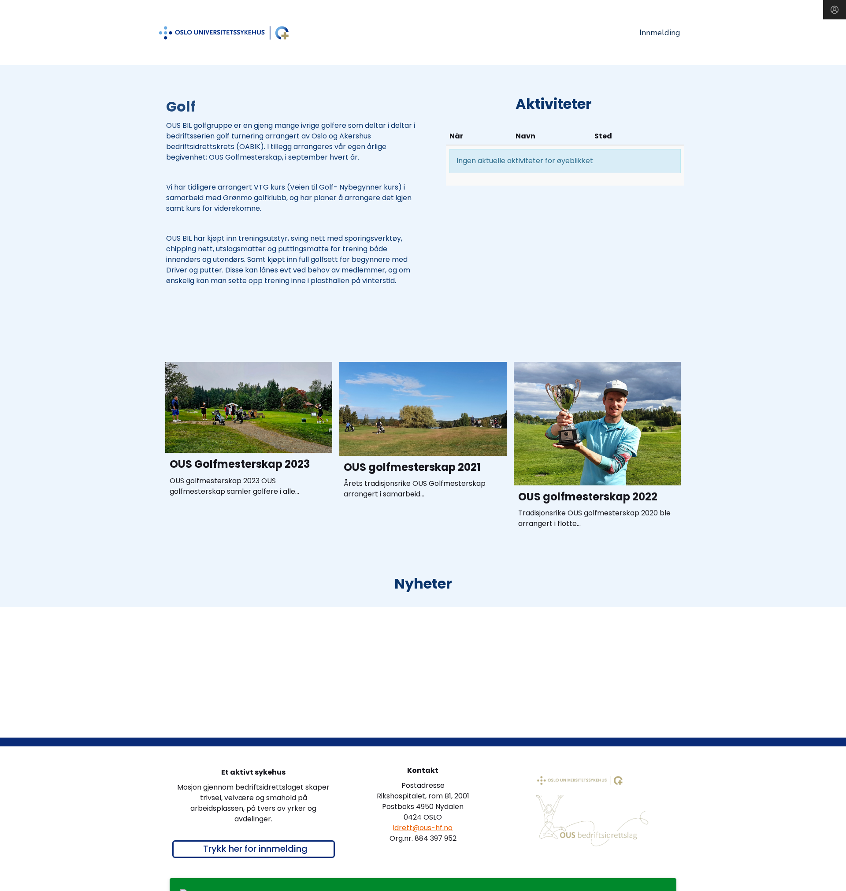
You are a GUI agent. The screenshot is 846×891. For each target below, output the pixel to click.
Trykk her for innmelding (255, 849)
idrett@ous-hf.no (423, 828)
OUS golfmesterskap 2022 (587, 496)
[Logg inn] (834, 10)
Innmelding (659, 32)
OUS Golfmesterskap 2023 (240, 464)
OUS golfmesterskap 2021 (412, 467)
